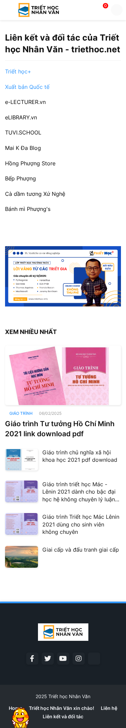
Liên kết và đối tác (63, 716)
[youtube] (63, 659)
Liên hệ (109, 708)
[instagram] (79, 659)
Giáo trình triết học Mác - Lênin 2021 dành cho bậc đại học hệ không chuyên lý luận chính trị (79, 492)
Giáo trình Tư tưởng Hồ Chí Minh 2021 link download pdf (60, 428)
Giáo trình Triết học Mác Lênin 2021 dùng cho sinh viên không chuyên (80, 524)
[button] (7, 10)
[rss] (94, 659)
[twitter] (48, 659)
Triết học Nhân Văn (69, 696)
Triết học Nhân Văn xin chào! (61, 708)
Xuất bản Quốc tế (27, 86)
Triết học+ (18, 71)
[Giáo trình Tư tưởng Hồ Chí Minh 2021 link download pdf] (63, 375)
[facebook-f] (32, 659)
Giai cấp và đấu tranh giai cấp (80, 549)
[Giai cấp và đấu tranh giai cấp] (21, 557)
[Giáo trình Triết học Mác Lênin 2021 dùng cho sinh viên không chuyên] (21, 524)
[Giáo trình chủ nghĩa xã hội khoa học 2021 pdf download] (21, 459)
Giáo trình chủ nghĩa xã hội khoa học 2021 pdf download (79, 456)
